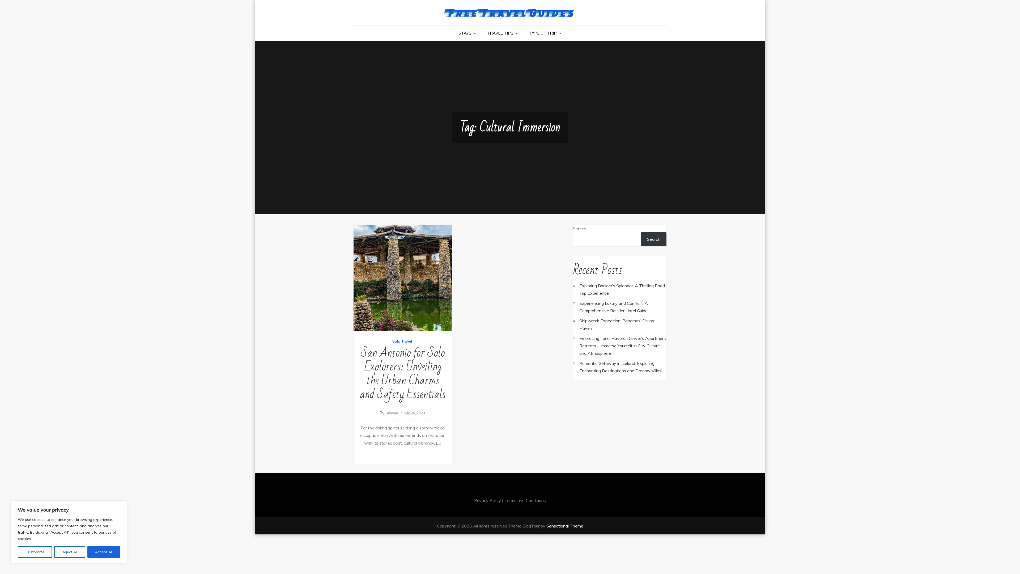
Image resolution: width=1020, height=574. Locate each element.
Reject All (70, 552)
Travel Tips (500, 33)
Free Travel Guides (510, 12)
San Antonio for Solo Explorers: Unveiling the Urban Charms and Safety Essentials (403, 374)
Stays (464, 33)
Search (579, 228)
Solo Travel (402, 341)
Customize (35, 552)
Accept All (104, 552)
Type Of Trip (543, 33)
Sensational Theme (564, 526)
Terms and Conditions (525, 500)
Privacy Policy (487, 500)
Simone (392, 413)
